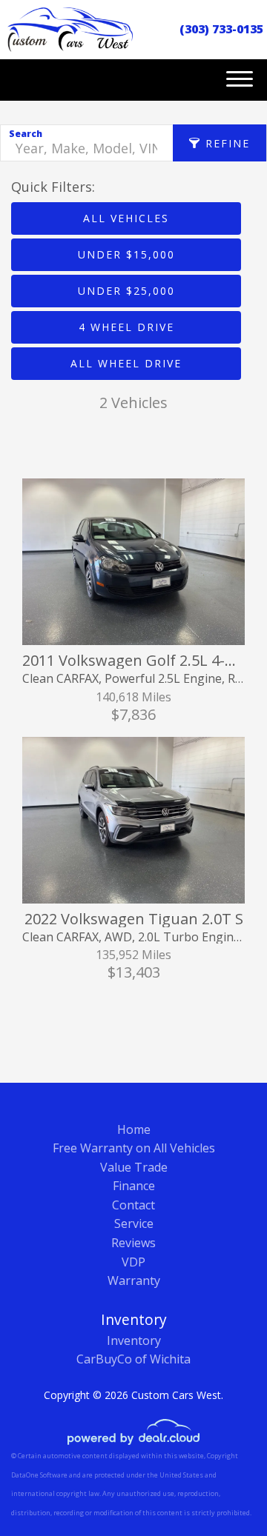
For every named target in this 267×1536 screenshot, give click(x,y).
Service (134, 1223)
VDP (133, 1262)
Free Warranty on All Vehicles (134, 1148)
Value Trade (134, 1167)
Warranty (134, 1280)
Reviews (133, 1243)
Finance (134, 1186)
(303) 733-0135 (221, 29)
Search (25, 133)
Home (134, 1129)
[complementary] (222, 1491)
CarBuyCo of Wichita (133, 1359)
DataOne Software (39, 1475)
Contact (133, 1205)
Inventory (134, 1340)
